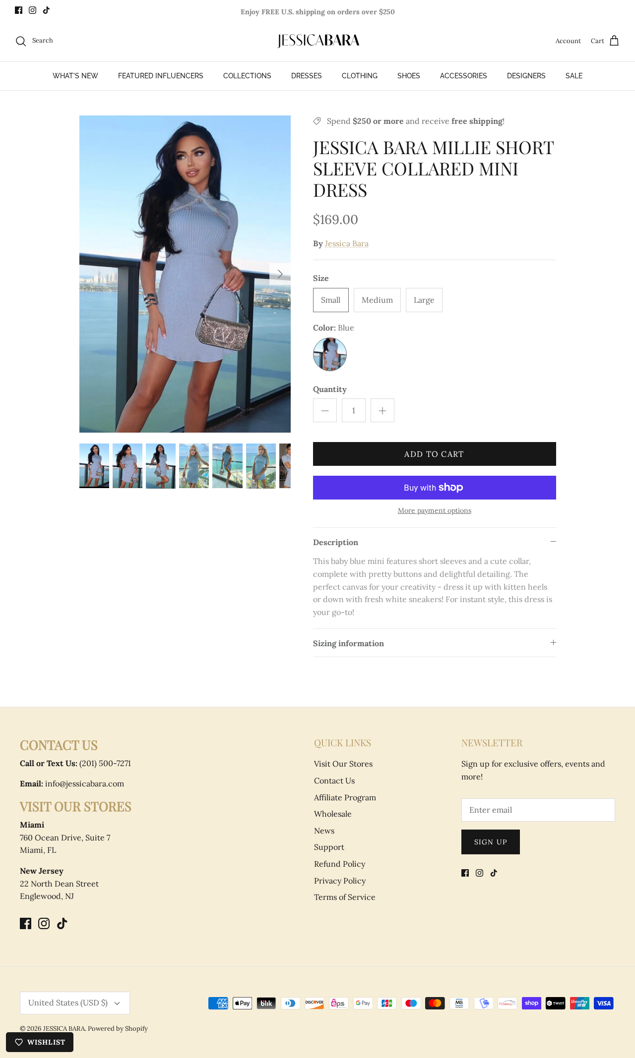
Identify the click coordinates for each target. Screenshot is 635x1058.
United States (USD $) (68, 1002)
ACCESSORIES (463, 76)
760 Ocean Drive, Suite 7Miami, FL (65, 837)
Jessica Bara (347, 243)
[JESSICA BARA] (317, 41)
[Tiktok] (46, 10)
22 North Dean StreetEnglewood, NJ (59, 883)
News (324, 830)
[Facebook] (18, 10)
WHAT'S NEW (75, 76)
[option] (185, 274)
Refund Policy (339, 864)
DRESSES (306, 76)
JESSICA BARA (64, 1028)
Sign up (490, 841)
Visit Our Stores (343, 764)
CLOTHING (360, 76)
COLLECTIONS (247, 76)
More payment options (434, 510)
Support (329, 847)
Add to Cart (434, 454)
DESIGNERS (526, 76)
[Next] (280, 274)
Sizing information (348, 643)
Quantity (330, 389)
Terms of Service (345, 897)
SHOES (408, 76)
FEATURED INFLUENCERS (160, 76)
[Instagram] (32, 10)
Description (335, 542)
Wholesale (333, 814)
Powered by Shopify (118, 1028)
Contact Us (334, 780)
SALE (574, 76)
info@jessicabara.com (72, 783)
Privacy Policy (340, 881)
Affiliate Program (345, 797)
